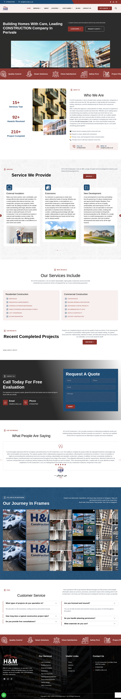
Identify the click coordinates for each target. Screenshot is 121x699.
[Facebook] (4, 678)
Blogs (78, 8)
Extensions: (11, 193)
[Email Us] (97, 146)
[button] (116, 8)
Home (29, 8)
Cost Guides (67, 8)
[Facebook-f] (110, 2)
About (46, 8)
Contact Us (87, 8)
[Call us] (74, 146)
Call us (79, 146)
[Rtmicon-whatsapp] (113, 2)
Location (54, 8)
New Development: (54, 193)
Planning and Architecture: (96, 193)
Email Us (103, 146)
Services (36, 8)
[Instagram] (116, 2)
